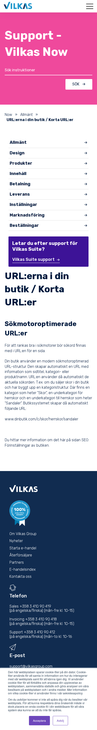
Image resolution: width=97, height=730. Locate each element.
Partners (16, 562)
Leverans (20, 194)
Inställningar (23, 204)
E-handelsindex (22, 569)
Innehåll (18, 173)
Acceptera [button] (39, 720)
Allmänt (26, 114)
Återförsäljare (20, 555)
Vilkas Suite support (33, 259)
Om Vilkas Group (22, 534)
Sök (75, 84)
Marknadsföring (27, 215)
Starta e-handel (22, 548)
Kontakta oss (20, 576)
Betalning (20, 183)
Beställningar (24, 225)
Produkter (21, 163)
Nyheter (16, 541)
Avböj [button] (60, 720)
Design (17, 153)
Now (8, 114)
